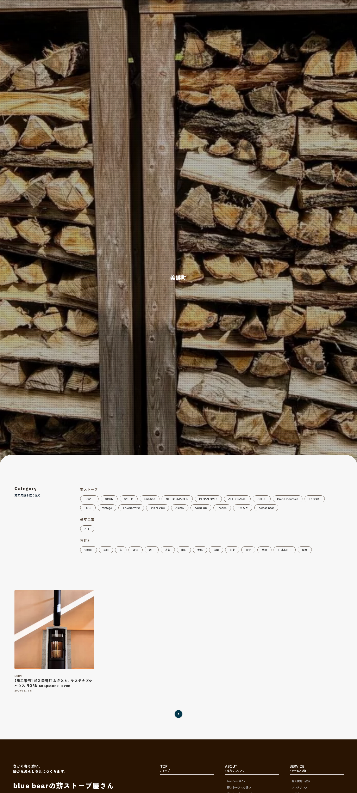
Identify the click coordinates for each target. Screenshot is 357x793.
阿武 (248, 549)
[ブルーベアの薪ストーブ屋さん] (16, 11)
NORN (109, 499)
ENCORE (314, 499)
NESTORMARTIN (177, 499)
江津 (135, 549)
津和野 (88, 549)
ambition (149, 499)
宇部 (200, 549)
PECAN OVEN (208, 499)
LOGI (87, 508)
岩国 (216, 549)
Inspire (222, 508)
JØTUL (261, 499)
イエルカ (242, 508)
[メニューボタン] (347, 29)
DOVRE (89, 499)
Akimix (179, 508)
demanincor (266, 508)
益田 (106, 549)
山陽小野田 (284, 549)
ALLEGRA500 (237, 499)
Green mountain (287, 499)
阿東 (232, 549)
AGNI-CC (201, 508)
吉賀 (167, 549)
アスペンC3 (157, 508)
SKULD (128, 499)
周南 (304, 549)
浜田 (151, 549)
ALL (87, 529)
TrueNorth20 (131, 508)
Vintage (107, 508)
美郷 (264, 549)
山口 (184, 549)
